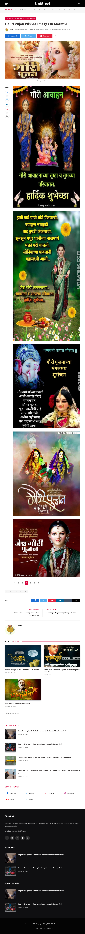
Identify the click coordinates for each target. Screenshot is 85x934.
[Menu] (6, 3)
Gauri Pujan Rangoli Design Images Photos (61, 613)
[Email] (7, 115)
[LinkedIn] (7, 104)
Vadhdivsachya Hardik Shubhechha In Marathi (22, 670)
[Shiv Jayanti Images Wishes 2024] (23, 689)
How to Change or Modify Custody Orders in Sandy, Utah (40, 744)
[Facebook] (7, 93)
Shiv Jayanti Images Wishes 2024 (17, 703)
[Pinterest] (7, 110)
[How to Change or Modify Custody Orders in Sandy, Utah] (10, 747)
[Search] (79, 3)
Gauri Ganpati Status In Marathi (16, 592)
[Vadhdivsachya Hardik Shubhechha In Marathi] (23, 656)
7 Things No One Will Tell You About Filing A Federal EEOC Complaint (44, 757)
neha (13, 30)
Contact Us (49, 928)
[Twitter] (7, 99)
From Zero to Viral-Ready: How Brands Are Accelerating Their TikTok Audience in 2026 (49, 771)
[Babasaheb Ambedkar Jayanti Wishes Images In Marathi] (62, 656)
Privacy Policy (39, 928)
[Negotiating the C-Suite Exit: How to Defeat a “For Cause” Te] (10, 734)
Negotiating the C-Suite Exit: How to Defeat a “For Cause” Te (42, 731)
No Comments (56, 30)
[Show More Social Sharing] (55, 36)
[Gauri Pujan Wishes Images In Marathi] (42, 60)
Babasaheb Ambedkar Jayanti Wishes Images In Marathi (62, 671)
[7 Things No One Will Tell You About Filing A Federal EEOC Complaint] (10, 760)
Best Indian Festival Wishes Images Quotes (20, 18)
